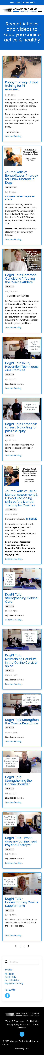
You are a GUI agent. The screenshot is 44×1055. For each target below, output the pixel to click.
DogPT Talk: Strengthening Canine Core (21, 598)
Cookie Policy (33, 1021)
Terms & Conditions (14, 1021)
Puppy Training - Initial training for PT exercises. (21, 86)
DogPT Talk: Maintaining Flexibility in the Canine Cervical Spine (21, 661)
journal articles (11, 187)
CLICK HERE (31, 519)
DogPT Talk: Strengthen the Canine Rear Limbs (22, 721)
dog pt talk (10, 286)
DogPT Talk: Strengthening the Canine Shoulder (18, 780)
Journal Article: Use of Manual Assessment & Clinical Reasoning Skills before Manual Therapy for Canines (21, 498)
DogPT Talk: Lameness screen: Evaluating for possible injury (21, 427)
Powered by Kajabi (22, 1048)
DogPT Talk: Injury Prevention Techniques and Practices (21, 366)
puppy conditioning (14, 983)
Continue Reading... (14, 136)
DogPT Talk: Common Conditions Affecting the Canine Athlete (21, 278)
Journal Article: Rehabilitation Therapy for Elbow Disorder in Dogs (21, 177)
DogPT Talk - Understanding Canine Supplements (21, 902)
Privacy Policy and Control (18, 1024)
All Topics (9, 973)
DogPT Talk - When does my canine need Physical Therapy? (21, 841)
